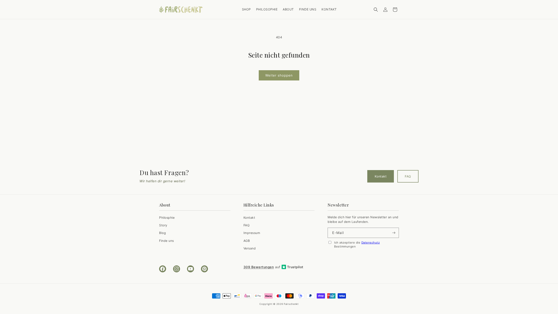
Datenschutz (370, 242)
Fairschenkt (291, 303)
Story (163, 225)
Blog (162, 233)
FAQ (408, 176)
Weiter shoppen (279, 75)
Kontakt (380, 176)
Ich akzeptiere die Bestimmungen (357, 244)
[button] (376, 9)
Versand (249, 248)
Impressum (251, 233)
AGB (246, 240)
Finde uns (166, 240)
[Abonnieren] (394, 233)
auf (273, 267)
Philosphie (167, 218)
